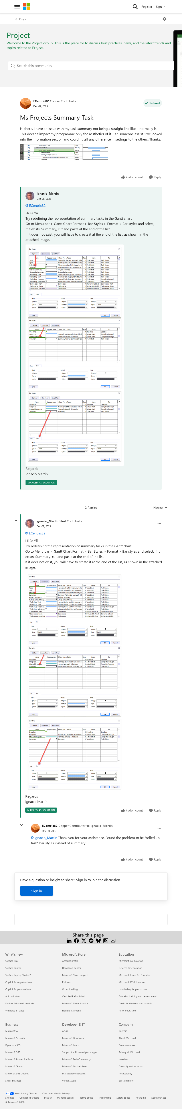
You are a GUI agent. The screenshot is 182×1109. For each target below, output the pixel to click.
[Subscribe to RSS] (105, 940)
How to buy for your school (133, 989)
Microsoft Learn (70, 1045)
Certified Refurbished (73, 996)
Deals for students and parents (135, 1003)
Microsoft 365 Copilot (17, 1073)
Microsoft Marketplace (74, 1066)
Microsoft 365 (12, 1052)
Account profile (70, 960)
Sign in (36, 890)
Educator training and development (138, 996)
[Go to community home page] (26, 6)
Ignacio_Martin (48, 193)
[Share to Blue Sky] (98, 940)
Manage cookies (66, 1097)
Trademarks (105, 1097)
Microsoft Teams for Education (135, 975)
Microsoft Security (15, 1038)
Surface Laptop (13, 968)
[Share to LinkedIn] (69, 940)
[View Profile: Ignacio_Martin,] (30, 196)
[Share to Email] (113, 940)
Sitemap (9, 1097)
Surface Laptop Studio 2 (18, 975)
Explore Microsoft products (19, 1003)
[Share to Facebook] (76, 940)
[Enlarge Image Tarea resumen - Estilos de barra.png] (75, 355)
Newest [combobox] (160, 507)
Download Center (71, 968)
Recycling (141, 1097)
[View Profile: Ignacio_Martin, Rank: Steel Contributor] (29, 523)
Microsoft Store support (75, 975)
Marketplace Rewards (74, 1073)
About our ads (158, 1097)
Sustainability (126, 1080)
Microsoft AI (11, 1031)
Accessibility (125, 1073)
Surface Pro (11, 960)
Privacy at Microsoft (129, 1052)
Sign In (160, 6)
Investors (124, 1059)
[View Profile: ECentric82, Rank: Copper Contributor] (25, 103)
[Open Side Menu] (17, 6)
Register (146, 6)
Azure (65, 1031)
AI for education (127, 1010)
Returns (66, 982)
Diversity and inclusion (131, 1066)
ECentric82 (41, 101)
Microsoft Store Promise (75, 1003)
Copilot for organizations (18, 982)
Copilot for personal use (18, 989)
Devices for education (130, 968)
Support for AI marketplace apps (79, 1052)
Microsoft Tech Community (76, 1059)
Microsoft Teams (14, 1066)
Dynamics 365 (12, 1045)
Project (23, 19)
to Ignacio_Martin (100, 825)
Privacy (48, 1097)
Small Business (13, 1080)
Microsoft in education (131, 960)
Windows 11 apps (14, 1010)
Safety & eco (123, 1097)
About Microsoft (127, 1038)
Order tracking (70, 989)
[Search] (135, 6)
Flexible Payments (71, 1010)
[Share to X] (83, 940)
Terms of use (86, 1097)
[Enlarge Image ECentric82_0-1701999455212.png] (64, 152)
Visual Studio (69, 1080)
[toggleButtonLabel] (164, 19)
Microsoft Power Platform (19, 1059)
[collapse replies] (16, 520)
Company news (127, 1045)
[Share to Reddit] (91, 940)
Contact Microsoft (29, 1097)
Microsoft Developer (73, 1038)
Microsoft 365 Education (132, 982)
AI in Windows (13, 996)
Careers (123, 1031)
